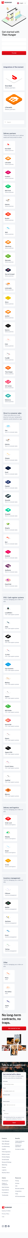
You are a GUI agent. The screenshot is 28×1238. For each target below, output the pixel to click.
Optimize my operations (18, 1146)
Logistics (4, 1170)
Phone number (6, 1101)
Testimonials (5, 1195)
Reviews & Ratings (6, 1162)
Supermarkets (5, 1190)
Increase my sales (19, 1149)
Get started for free (14, 1028)
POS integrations (6, 1151)
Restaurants (5, 1180)
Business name (6, 1094)
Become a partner (19, 1188)
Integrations (18, 1191)
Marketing (4, 1164)
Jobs (16, 1186)
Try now (14, 53)
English (21, 3)
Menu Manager (5, 1144)
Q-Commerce (5, 1192)
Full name (5, 1081)
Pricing (17, 1180)
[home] (6, 2)
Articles (17, 1183)
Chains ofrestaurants (5, 1184)
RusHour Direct (6, 1172)
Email (4, 1088)
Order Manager (5, 1141)
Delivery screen (6, 1154)
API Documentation (20, 1196)
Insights (4, 1149)
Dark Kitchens (5, 1187)
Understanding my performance (19, 1142)
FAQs (16, 1193)
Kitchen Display (6, 1157)
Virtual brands (5, 1159)
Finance (4, 1167)
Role (4, 1110)
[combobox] (5, 1105)
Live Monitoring (6, 1146)
